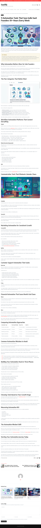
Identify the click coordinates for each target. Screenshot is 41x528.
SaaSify (4, 4)
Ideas (3, 9)
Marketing (11, 9)
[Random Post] (37, 9)
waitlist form (13, 128)
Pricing (15, 9)
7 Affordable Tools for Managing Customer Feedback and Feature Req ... (7, 497)
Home (2, 13)
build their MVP (14, 171)
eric (20, 479)
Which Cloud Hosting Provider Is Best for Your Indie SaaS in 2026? (20, 497)
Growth (18, 9)
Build (6, 9)
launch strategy (27, 432)
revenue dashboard (4, 316)
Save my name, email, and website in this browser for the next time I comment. (14, 519)
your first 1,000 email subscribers (9, 245)
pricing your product (16, 432)
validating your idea (22, 396)
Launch (8, 9)
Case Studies (24, 9)
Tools (20, 9)
